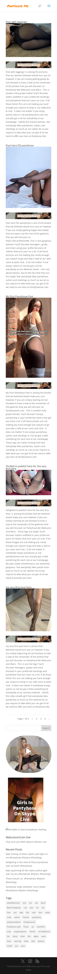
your (23, 946)
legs (21, 912)
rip (32, 926)
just (15, 912)
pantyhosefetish (14, 922)
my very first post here (19, 587)
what (26, 941)
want (43, 936)
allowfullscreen (13, 903)
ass (36, 903)
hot (43, 907)
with (33, 941)
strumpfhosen (44, 931)
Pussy (26, 926)
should (32, 931)
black (43, 903)
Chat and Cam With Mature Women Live (26, 841)
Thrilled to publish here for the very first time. (26, 467)
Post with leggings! (16, 22)
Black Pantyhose (14, 907)
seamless (41, 926)
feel (31, 907)
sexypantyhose (20, 931)
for (37, 907)
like (27, 912)
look (34, 912)
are (30, 903)
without (41, 941)
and (24, 903)
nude (9, 917)
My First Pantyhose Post (19, 296)
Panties (26, 917)
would (9, 946)
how (8, 912)
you (16, 946)
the (8, 936)
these (15, 936)
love (40, 912)
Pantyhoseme (29, 922)
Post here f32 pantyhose (20, 145)
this (29, 936)
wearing (17, 941)
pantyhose (36, 917)
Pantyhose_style (14, 926)
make (47, 912)
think (23, 936)
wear (9, 941)
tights (36, 936)
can (25, 907)
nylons (17, 917)
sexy (9, 931)
